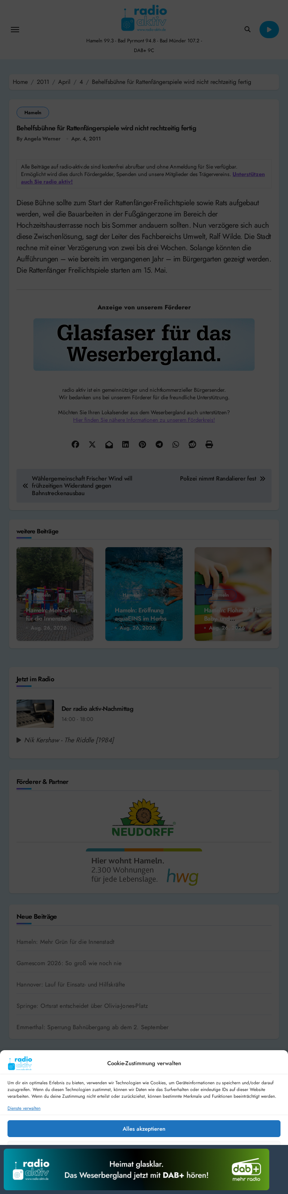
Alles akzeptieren (144, 1129)
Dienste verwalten (24, 1108)
